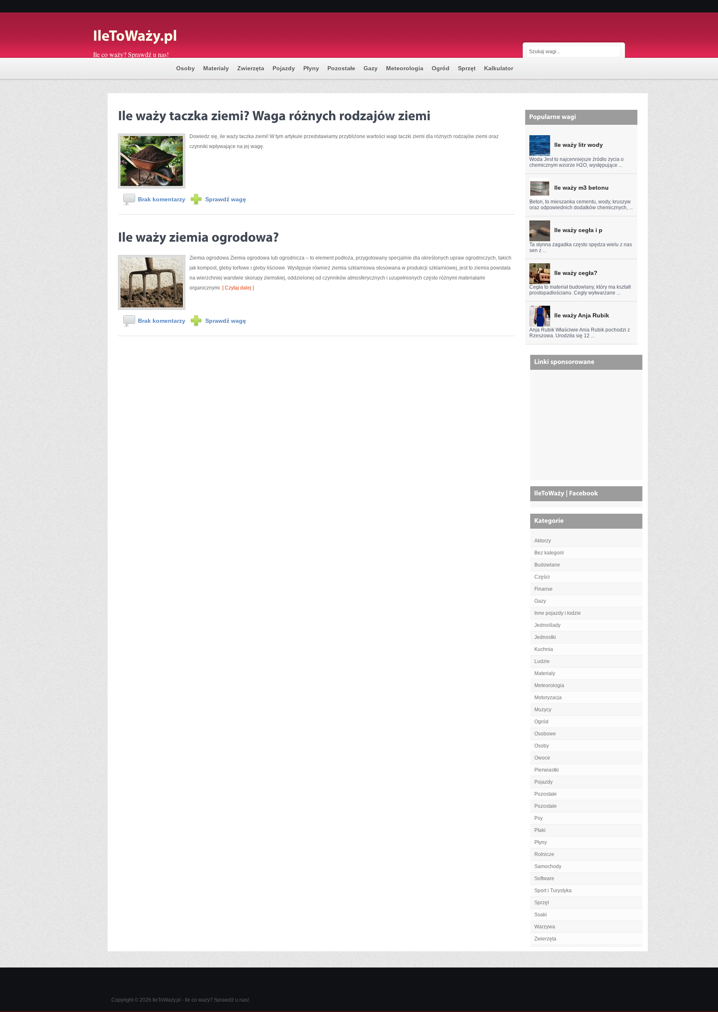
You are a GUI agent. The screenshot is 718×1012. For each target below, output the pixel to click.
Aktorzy (542, 541)
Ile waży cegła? (576, 273)
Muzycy (542, 710)
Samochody (547, 866)
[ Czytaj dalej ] (237, 288)
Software (544, 878)
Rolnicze (544, 854)
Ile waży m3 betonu (581, 187)
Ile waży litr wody (578, 144)
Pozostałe (341, 68)
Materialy (216, 68)
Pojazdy (284, 68)
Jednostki (545, 637)
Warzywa (544, 927)
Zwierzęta (250, 68)
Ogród (441, 68)
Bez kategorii (549, 553)
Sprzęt (467, 68)
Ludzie (542, 661)
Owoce (542, 758)
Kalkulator (498, 68)
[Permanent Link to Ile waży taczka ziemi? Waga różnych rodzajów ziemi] (274, 114)
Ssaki (540, 915)
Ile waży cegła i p (578, 230)
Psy (538, 818)
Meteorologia (404, 68)
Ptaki (540, 830)
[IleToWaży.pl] (176, 36)
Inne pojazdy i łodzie (557, 613)
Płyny (311, 68)
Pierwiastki (546, 770)
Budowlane (547, 565)
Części (542, 577)
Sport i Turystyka (553, 890)
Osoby (185, 68)
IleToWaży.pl (166, 1000)
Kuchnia (543, 649)
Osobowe (545, 734)
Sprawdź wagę (225, 199)
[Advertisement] (587, 428)
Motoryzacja (548, 697)
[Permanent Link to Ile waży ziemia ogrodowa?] (198, 236)
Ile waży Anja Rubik (581, 315)
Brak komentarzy (161, 199)
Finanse (543, 589)
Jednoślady (547, 625)
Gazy (371, 68)
